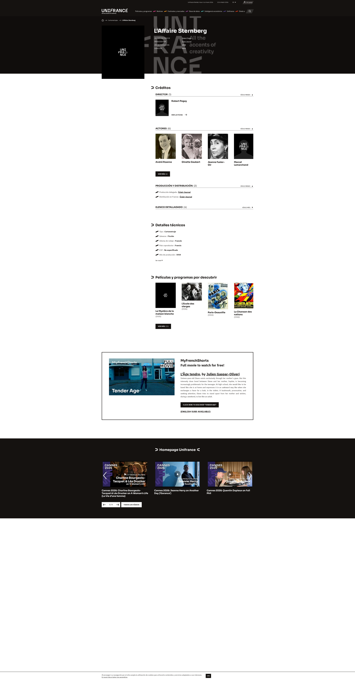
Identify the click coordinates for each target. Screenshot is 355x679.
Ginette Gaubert (191, 162)
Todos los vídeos (131, 505)
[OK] (208, 676)
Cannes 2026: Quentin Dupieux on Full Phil (123, 492)
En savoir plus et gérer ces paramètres (114, 677)
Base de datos (194, 11)
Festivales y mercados (176, 11)
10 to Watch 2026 (222, 2)
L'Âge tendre (190, 374)
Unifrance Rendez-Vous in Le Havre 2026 (200, 2)
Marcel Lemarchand (241, 163)
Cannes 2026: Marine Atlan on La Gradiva (177, 490)
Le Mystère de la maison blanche (164, 312)
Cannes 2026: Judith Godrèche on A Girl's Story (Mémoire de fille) (227, 492)
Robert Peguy (186, 38)
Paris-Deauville (216, 312)
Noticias (160, 11)
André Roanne (163, 162)
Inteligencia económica (213, 11)
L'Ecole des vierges (188, 305)
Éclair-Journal (186, 41)
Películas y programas (143, 11)
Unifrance (230, 11)
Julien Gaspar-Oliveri (223, 374)
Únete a (242, 11)
